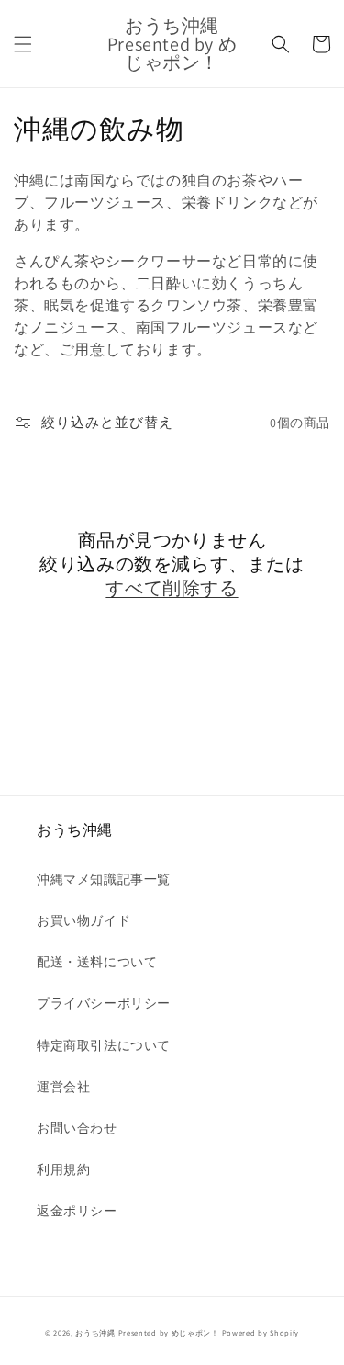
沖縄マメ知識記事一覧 (104, 879)
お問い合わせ (77, 1128)
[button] (23, 44)
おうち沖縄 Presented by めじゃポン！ (147, 1332)
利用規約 (63, 1169)
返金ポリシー (77, 1210)
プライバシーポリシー (104, 1003)
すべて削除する (171, 588)
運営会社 (63, 1086)
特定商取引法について (104, 1045)
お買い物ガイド (83, 920)
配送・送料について (97, 961)
